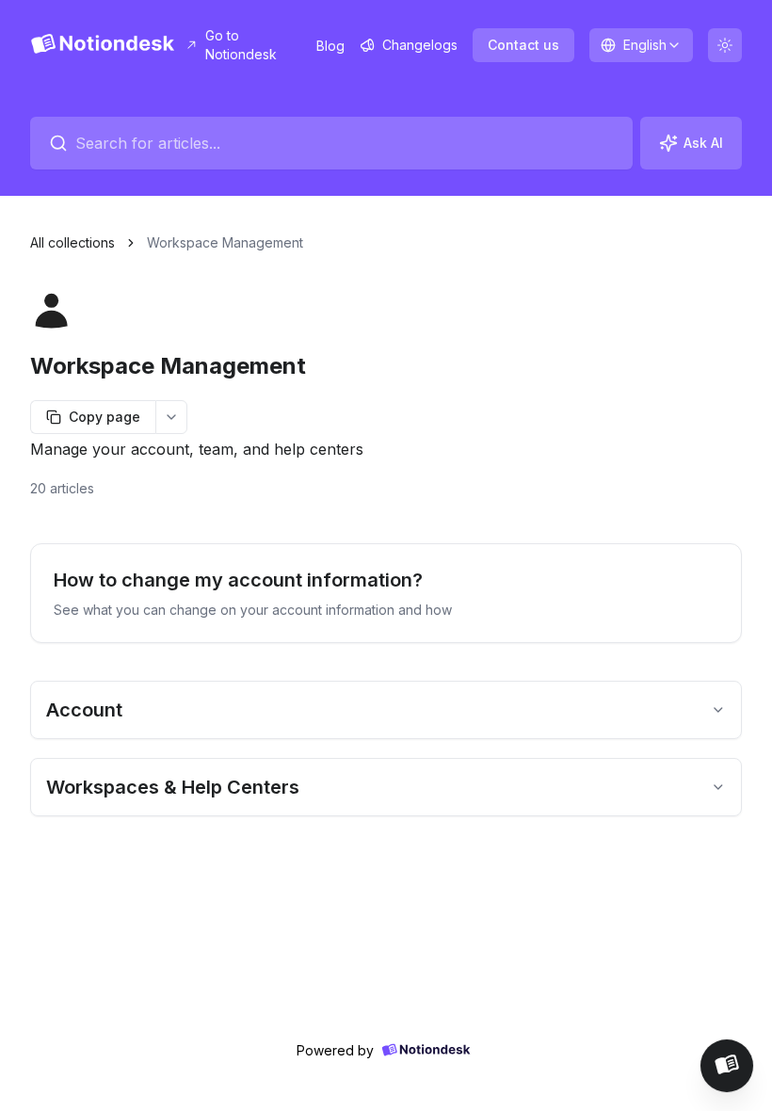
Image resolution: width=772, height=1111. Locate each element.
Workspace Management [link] (225, 242)
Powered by (335, 1050)
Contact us (523, 45)
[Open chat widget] (726, 1065)
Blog (330, 46)
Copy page (104, 417)
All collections (72, 242)
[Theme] (725, 45)
